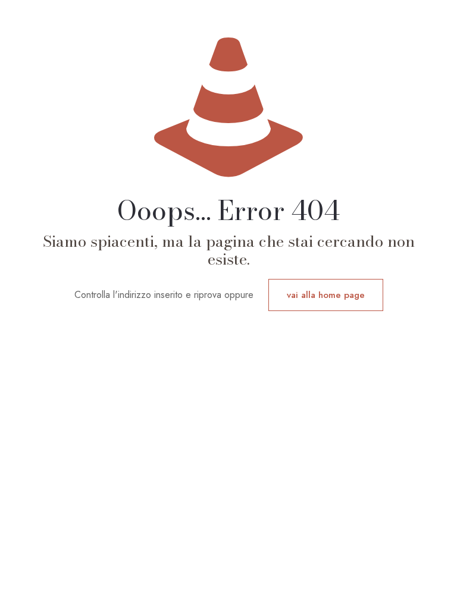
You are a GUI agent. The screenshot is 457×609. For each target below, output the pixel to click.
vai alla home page (326, 295)
